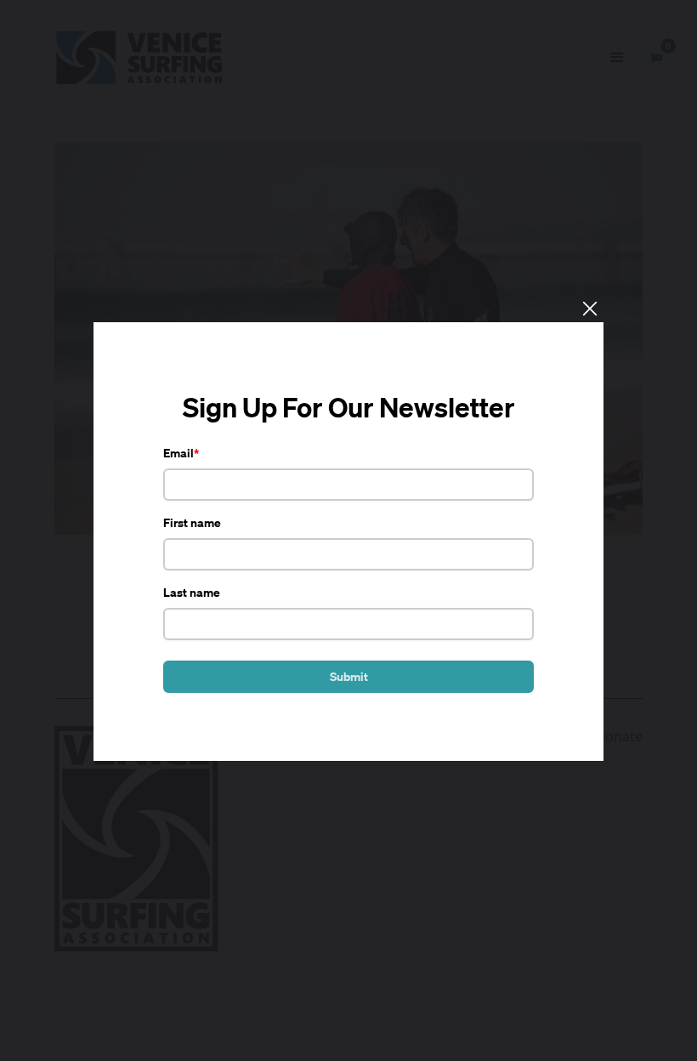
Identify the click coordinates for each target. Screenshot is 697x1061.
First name (192, 522)
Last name (191, 592)
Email (178, 453)
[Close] (589, 307)
